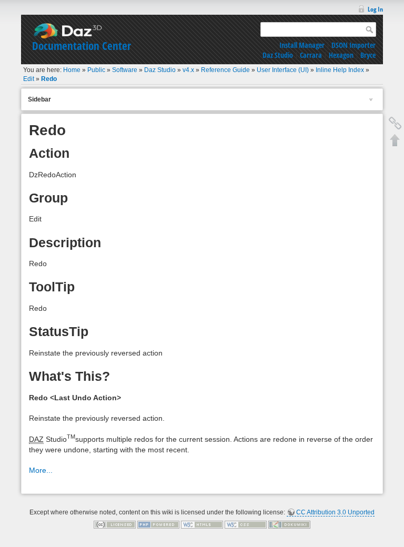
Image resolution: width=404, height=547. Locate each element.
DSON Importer (353, 45)
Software (124, 70)
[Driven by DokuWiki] (289, 524)
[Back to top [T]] (395, 139)
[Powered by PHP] (158, 524)
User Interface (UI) (283, 70)
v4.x (188, 70)
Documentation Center (81, 45)
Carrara (311, 55)
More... (41, 470)
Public (96, 70)
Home (71, 70)
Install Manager (302, 45)
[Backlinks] (395, 123)
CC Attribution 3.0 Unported (335, 512)
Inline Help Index (340, 70)
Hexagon (341, 55)
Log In (375, 9)
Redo (49, 79)
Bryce (368, 55)
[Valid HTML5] (202, 524)
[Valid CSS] (246, 524)
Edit (28, 79)
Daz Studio (277, 55)
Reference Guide (225, 70)
